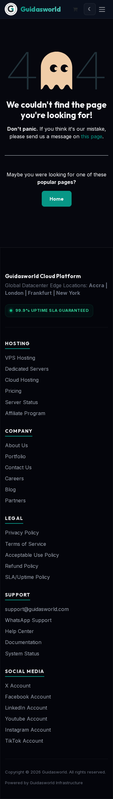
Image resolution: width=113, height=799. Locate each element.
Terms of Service (25, 544)
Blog (10, 489)
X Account (17, 685)
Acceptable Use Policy (32, 555)
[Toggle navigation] (102, 9)
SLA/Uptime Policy (27, 577)
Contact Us (18, 467)
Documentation (23, 642)
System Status (22, 653)
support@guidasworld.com (37, 609)
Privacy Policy (22, 532)
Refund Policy (21, 566)
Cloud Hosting (22, 380)
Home (57, 199)
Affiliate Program (25, 413)
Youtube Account (26, 719)
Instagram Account (28, 730)
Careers (14, 478)
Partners (15, 500)
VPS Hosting (20, 358)
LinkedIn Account (26, 708)
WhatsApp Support (28, 620)
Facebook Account (28, 696)
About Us (16, 445)
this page (91, 136)
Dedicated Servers (27, 369)
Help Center (19, 631)
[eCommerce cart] (75, 9)
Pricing (13, 391)
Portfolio (15, 456)
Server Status (21, 402)
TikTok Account (24, 741)
